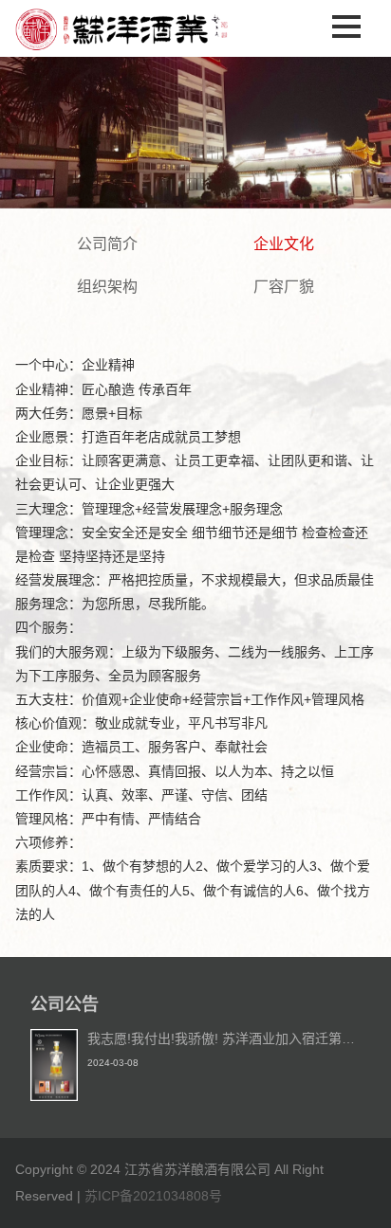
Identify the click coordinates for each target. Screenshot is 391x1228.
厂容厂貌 (283, 287)
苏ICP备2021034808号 (153, 1195)
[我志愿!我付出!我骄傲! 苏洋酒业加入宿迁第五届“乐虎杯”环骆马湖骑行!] (54, 1096)
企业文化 (283, 244)
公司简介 (107, 244)
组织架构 (107, 287)
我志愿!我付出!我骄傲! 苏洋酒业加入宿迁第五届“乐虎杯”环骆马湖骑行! (224, 1038)
